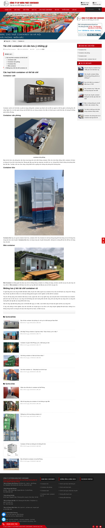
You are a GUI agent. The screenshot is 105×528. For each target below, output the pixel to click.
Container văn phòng (14, 61)
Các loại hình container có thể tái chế (16, 57)
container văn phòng (39, 157)
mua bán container (13, 519)
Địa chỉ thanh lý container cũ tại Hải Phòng (31, 459)
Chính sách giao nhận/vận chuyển (69, 490)
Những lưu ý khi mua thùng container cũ (31, 414)
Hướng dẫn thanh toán (66, 494)
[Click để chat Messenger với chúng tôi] (4, 514)
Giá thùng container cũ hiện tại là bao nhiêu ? (32, 355)
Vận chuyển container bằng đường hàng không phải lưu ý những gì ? (92, 75)
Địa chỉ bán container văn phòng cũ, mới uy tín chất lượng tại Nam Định (39, 320)
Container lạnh (45, 490)
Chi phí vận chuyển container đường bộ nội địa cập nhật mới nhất (92, 96)
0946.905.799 (84, 4)
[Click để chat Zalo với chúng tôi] (4, 519)
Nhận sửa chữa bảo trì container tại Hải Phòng (33, 387)
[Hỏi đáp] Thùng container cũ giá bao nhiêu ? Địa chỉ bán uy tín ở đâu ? (39, 331)
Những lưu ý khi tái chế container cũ (16, 68)
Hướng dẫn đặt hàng (65, 497)
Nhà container (12, 66)
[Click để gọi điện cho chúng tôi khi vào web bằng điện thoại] (3, 524)
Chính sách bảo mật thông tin (67, 483)
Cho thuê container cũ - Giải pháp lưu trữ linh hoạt (34, 369)
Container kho (12, 63)
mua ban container (24, 519)
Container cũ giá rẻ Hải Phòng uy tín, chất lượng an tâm (35, 342)
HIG (41, 526)
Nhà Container (7, 283)
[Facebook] (93, 526)
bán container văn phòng (26, 521)
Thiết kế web (36, 526)
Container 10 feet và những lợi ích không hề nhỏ (33, 444)
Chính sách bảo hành (65, 487)
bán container (12, 521)
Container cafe (12, 59)
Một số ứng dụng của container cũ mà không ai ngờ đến (35, 401)
